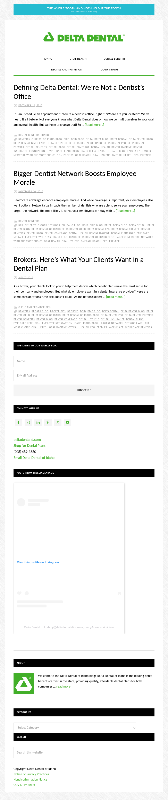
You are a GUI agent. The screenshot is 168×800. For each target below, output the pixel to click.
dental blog (57, 147)
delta (89, 139)
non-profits (65, 155)
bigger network (49, 225)
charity (36, 139)
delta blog (101, 139)
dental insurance (123, 233)
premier (145, 155)
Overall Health (122, 155)
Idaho (45, 135)
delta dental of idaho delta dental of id (59, 229)
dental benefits (36, 147)
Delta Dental (118, 139)
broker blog (40, 311)
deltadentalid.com (27, 440)
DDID (66, 139)
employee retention (27, 323)
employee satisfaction (57, 323)
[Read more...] (94, 125)
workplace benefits (138, 327)
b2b (20, 225)
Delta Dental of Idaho (87, 143)
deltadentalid (64, 627)
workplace (116, 327)
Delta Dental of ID (59, 143)
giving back (54, 151)
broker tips (58, 311)
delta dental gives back (29, 143)
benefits (24, 139)
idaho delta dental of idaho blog (103, 151)
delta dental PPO (115, 143)
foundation (37, 151)
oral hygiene (101, 155)
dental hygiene (121, 147)
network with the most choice (34, 155)
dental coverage (78, 147)
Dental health (100, 147)
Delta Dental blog (141, 139)
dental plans (135, 319)
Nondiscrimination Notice (30, 779)
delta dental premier (125, 229)
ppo (136, 155)
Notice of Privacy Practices (31, 774)
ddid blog (77, 139)
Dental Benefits (29, 135)
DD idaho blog (52, 139)
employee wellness (38, 237)
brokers (72, 311)
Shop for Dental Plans (29, 446)
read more (63, 686)
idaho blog (71, 151)
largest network (139, 151)
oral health (83, 155)
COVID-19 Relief (24, 785)
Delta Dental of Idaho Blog (84, 36)
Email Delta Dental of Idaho (34, 458)
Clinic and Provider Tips (34, 307)
